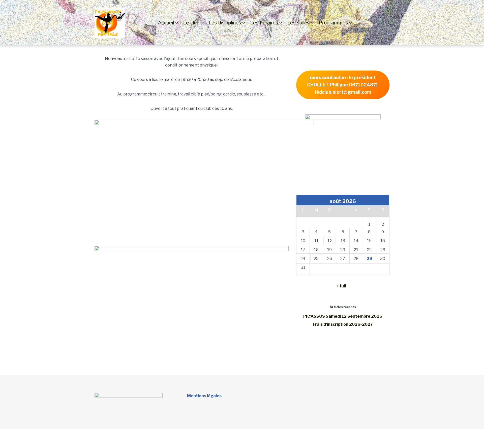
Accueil (166, 22)
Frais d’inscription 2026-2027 (343, 324)
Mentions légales (204, 395)
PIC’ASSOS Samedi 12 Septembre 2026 (342, 316)
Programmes (333, 22)
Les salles (298, 22)
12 (329, 241)
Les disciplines (225, 22)
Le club (191, 22)
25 (316, 258)
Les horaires (264, 22)
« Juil (341, 286)
